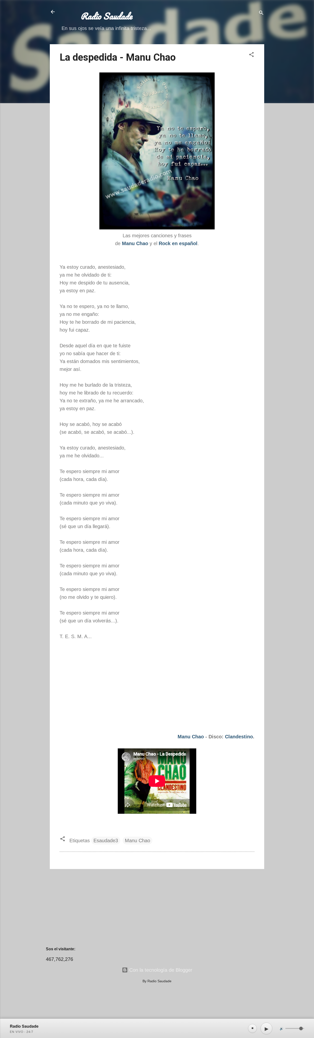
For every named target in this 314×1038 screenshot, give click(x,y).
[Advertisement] (157, 907)
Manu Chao (191, 736)
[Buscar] (261, 13)
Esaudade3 (105, 840)
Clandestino (239, 736)
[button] (251, 55)
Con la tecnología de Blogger (160, 970)
